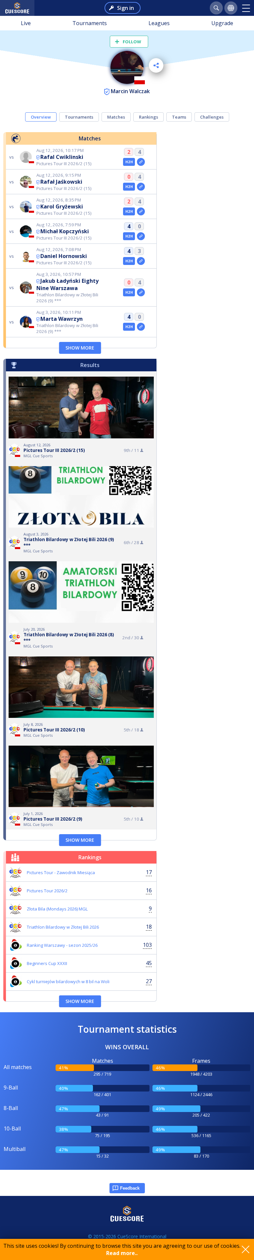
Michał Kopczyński (64, 231)
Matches (116, 117)
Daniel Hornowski (63, 256)
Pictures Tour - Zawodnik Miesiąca (61, 872)
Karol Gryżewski (61, 206)
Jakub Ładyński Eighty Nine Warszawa (67, 284)
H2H (129, 162)
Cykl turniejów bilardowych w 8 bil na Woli (68, 981)
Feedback (130, 1188)
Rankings (148, 117)
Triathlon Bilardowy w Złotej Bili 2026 (63, 927)
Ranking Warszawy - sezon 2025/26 (62, 945)
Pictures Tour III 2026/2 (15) (54, 450)
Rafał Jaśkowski (61, 181)
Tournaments (89, 23)
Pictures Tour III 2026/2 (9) (52, 819)
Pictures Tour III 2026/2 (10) (54, 730)
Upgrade (222, 23)
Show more (79, 348)
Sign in (125, 8)
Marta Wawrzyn (61, 318)
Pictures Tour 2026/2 (47, 891)
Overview (41, 117)
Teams (179, 117)
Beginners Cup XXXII (47, 963)
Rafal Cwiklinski (61, 157)
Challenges (212, 117)
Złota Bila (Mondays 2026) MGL (57, 909)
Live (26, 23)
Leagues (159, 23)
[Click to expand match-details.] (141, 162)
